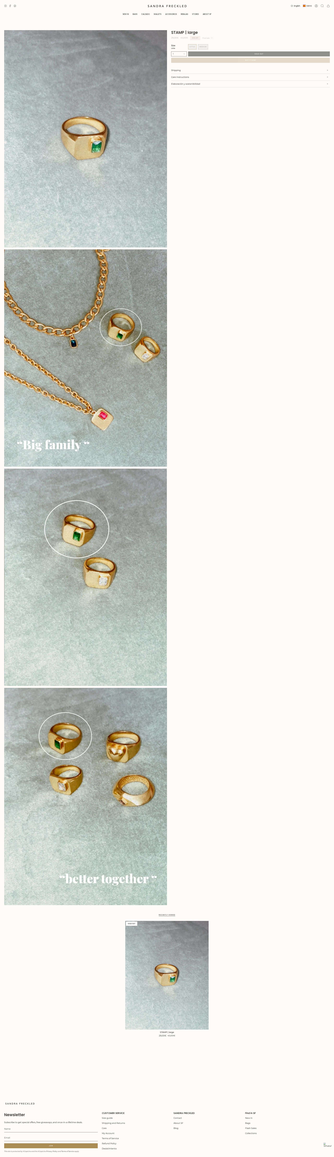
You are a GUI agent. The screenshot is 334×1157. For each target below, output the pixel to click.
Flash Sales (251, 1128)
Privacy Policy (51, 1151)
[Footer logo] (19, 1103)
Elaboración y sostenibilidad (185, 84)
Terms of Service (67, 1151)
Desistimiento (109, 1148)
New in (248, 1118)
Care (104, 1128)
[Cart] (328, 6)
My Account (108, 1133)
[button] (135, 14)
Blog (176, 1128)
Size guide (107, 1118)
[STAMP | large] (167, 975)
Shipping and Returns (113, 1123)
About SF (178, 1123)
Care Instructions (180, 77)
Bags (247, 1123)
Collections (251, 1133)
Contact (178, 1118)
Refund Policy (109, 1143)
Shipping (176, 70)
